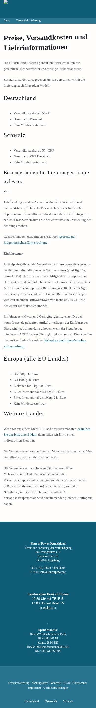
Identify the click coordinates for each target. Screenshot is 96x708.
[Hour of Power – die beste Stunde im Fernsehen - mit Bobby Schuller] (31, 9)
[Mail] (73, 675)
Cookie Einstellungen (55, 687)
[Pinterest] (56, 675)
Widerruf (56, 683)
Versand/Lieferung (18, 683)
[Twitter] (31, 675)
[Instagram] (48, 675)
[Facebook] (23, 675)
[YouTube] (39, 675)
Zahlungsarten (40, 683)
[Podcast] (64, 675)
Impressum (34, 687)
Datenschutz (79, 683)
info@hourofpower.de (53, 572)
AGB (67, 683)
